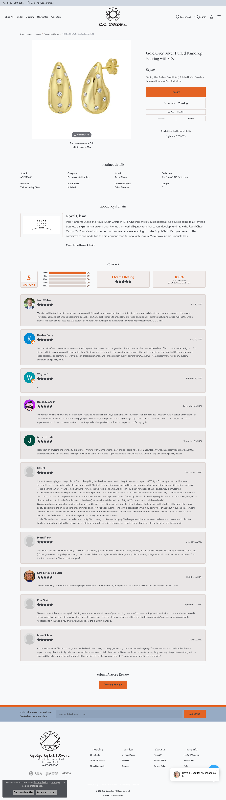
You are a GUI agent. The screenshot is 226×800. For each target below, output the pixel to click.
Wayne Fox (44, 374)
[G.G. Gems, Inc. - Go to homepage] (50, 744)
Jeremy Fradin (45, 437)
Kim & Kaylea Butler (49, 572)
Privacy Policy (160, 766)
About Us (158, 755)
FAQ (186, 766)
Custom (30, 16)
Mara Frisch (44, 537)
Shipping (161, 118)
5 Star (45, 273)
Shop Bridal (95, 755)
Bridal (20, 16)
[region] (81, 89)
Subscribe (194, 713)
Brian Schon (44, 635)
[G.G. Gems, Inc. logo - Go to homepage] (113, 17)
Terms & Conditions (109, 785)
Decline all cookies (23, 792)
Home (22, 34)
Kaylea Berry (45, 335)
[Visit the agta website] (66, 773)
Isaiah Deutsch (46, 401)
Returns (191, 118)
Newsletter (42, 16)
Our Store (56, 16)
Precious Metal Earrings (51, 34)
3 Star (45, 279)
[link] (13, 3)
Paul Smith (43, 600)
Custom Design (129, 755)
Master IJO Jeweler (192, 755)
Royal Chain (121, 177)
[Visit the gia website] (35, 773)
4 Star (45, 276)
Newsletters (189, 760)
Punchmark (118, 795)
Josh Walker (44, 300)
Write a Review (113, 684)
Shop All (9, 16)
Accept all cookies (46, 792)
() (88, 273)
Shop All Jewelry (97, 760)
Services (125, 760)
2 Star (45, 282)
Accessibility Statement (129, 785)
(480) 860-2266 (81, 147)
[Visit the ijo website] (51, 773)
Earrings (38, 34)
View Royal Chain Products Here (169, 236)
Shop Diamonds (97, 766)
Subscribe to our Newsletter (36, 712)
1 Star (45, 286)
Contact (125, 766)
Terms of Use (160, 760)
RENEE (41, 468)
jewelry (29, 34)
